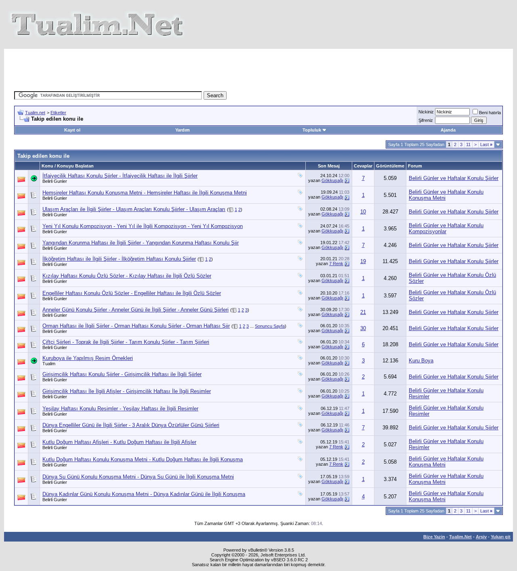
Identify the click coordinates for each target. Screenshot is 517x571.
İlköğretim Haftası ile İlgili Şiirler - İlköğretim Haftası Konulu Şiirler (119, 259)
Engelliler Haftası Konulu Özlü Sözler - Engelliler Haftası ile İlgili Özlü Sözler (131, 293)
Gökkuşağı (332, 180)
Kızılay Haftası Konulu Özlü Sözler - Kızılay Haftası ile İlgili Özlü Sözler (126, 276)
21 (363, 312)
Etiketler (58, 112)
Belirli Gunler (54, 181)
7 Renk (336, 263)
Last (486, 144)
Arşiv (481, 536)
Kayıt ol (72, 130)
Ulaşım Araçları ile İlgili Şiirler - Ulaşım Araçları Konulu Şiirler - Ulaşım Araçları (133, 209)
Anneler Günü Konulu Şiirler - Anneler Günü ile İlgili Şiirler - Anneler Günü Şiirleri (135, 310)
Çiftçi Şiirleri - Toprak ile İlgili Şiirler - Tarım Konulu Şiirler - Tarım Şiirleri (125, 342)
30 (363, 328)
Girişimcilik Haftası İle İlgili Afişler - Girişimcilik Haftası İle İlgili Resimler (126, 391)
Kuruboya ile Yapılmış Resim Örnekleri (87, 358)
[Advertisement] (258, 67)
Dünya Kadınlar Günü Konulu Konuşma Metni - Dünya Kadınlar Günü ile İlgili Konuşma (143, 494)
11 (468, 144)
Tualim (48, 363)
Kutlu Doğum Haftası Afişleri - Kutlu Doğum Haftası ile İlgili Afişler (119, 442)
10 (363, 212)
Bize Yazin (434, 536)
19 (363, 261)
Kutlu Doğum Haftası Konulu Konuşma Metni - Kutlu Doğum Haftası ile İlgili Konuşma (142, 459)
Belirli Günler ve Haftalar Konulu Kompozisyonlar (446, 228)
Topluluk (312, 130)
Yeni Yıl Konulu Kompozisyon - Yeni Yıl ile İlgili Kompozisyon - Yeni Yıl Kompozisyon (142, 226)
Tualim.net (35, 112)
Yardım (182, 130)
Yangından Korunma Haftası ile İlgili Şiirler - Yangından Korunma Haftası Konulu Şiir (140, 243)
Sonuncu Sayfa (270, 326)
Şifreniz (425, 120)
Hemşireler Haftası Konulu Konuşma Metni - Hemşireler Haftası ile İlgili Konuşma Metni (144, 193)
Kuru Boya (421, 361)
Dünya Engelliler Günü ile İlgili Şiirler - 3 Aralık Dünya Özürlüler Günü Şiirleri (130, 425)
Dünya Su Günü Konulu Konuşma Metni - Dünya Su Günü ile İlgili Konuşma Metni (138, 477)
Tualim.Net (460, 536)
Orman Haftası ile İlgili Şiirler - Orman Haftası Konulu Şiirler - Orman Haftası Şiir (136, 326)
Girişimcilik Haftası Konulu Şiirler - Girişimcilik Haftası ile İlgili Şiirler (122, 374)
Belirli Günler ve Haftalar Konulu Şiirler (453, 178)
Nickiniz (426, 111)
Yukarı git (501, 536)
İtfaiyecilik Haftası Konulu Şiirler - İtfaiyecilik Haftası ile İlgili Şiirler (120, 176)
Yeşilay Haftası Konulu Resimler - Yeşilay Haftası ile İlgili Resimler (120, 409)
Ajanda (448, 130)
